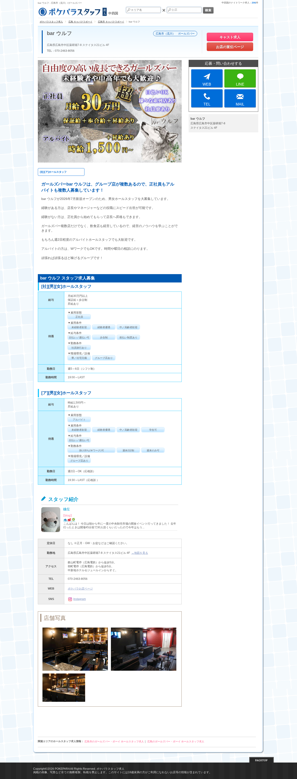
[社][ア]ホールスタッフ (53, 171)
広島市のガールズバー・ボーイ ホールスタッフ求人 (114, 741)
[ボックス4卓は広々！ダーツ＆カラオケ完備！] (143, 649)
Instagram (79, 599)
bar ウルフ (59, 33)
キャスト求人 (230, 37)
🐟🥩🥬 (69, 520)
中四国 (113, 13)
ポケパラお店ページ (80, 588)
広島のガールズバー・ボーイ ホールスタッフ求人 (175, 741)
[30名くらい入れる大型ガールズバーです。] (75, 649)
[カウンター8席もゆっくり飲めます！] (63, 687)
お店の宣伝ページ (230, 47)
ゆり (66, 509)
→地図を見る (139, 553)
